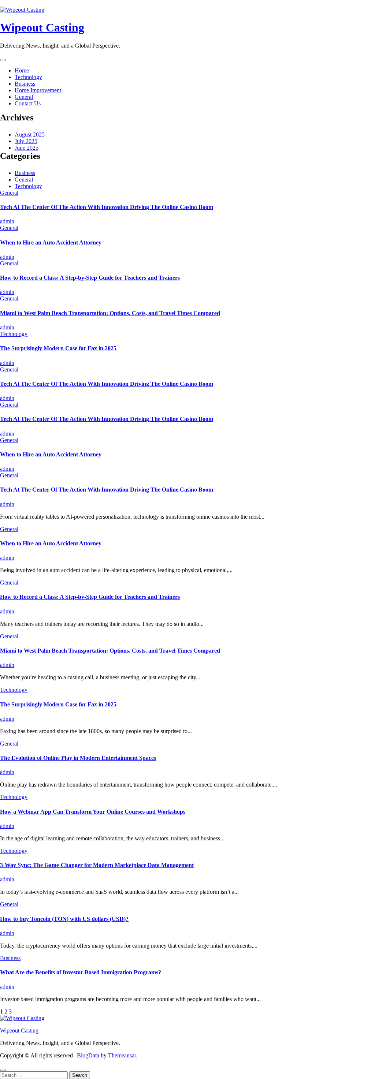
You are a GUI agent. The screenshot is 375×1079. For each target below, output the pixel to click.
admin (7, 221)
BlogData (88, 1055)
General (24, 97)
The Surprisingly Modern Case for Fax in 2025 (58, 348)
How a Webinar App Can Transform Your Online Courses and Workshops (92, 812)
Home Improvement (38, 90)
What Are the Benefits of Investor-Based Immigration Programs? (80, 972)
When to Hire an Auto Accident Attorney (50, 242)
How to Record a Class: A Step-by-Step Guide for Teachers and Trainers (90, 278)
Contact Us (28, 103)
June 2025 (26, 148)
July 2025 (26, 141)
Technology (28, 77)
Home (22, 70)
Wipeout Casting (42, 27)
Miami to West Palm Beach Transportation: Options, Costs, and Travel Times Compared (110, 313)
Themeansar (122, 1055)
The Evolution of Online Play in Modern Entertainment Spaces (78, 758)
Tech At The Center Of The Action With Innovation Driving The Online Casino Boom (106, 207)
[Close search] (3, 1070)
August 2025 (30, 134)
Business (25, 84)
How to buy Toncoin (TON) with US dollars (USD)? (64, 919)
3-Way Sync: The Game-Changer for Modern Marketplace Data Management (97, 865)
